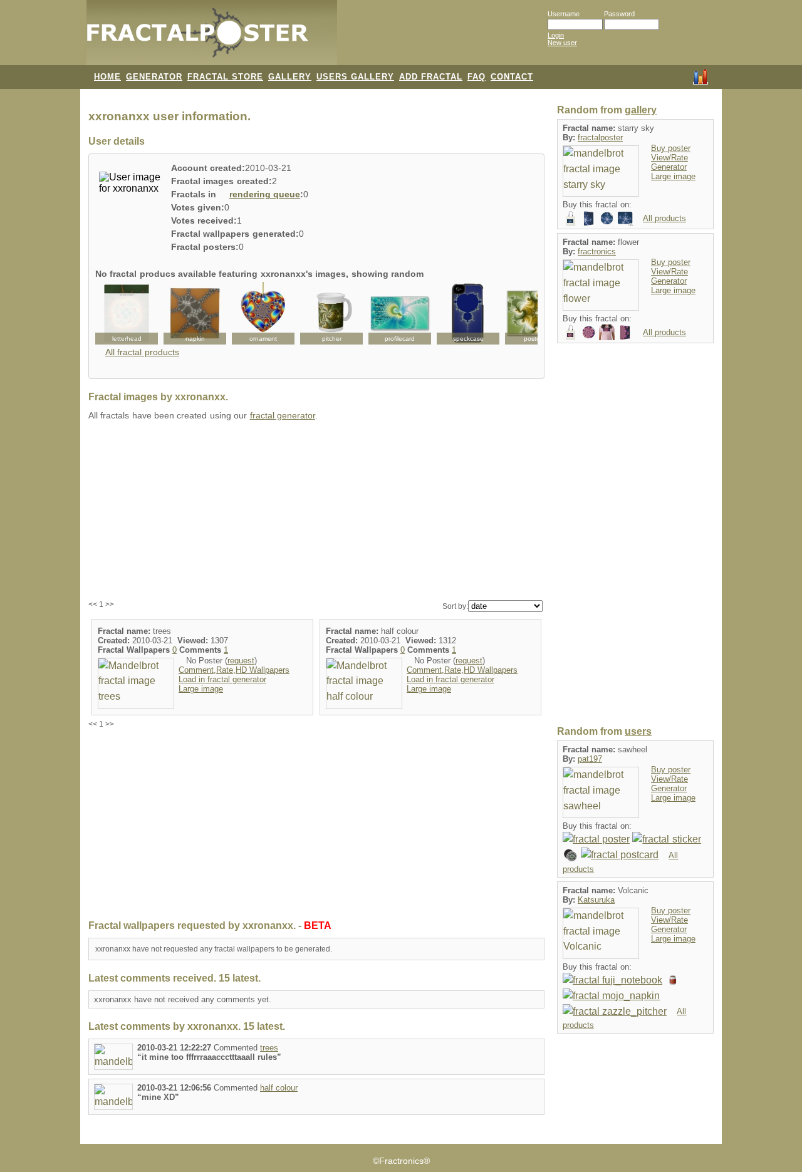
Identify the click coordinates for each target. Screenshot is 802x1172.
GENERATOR (154, 76)
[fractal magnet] (570, 854)
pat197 (590, 759)
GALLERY (289, 76)
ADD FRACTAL (430, 76)
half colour (279, 1087)
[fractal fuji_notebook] (612, 980)
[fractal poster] (596, 839)
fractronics (597, 251)
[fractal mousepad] (625, 217)
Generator (669, 167)
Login (556, 35)
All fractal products (142, 352)
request (240, 660)
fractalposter (600, 137)
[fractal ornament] (263, 313)
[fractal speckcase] (468, 313)
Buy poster (670, 148)
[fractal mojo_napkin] (195, 313)
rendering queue (264, 194)
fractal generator (282, 415)
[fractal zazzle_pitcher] (331, 313)
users (638, 731)
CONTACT (512, 76)
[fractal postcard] (620, 854)
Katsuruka (596, 900)
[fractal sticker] (607, 217)
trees (269, 1047)
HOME (107, 76)
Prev (112, 313)
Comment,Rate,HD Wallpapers (234, 670)
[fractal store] (388, 38)
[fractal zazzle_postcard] (536, 313)
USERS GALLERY (355, 76)
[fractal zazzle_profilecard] (399, 313)
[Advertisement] (316, 511)
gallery (641, 110)
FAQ (476, 76)
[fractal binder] (588, 217)
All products (664, 218)
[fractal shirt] (607, 331)
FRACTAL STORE (225, 76)
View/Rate (669, 157)
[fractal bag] (570, 217)
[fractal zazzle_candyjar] (672, 980)
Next (521, 313)
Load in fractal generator (222, 679)
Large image (201, 688)
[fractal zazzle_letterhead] (126, 313)
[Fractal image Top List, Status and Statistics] (700, 75)
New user (562, 42)
